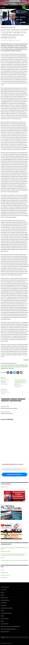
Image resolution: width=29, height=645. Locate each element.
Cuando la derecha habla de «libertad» (9, 407)
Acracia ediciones (5, 587)
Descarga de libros (5, 600)
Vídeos (2, 621)
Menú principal (27, 7)
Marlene (2, 557)
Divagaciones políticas (5, 551)
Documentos (4, 602)
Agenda (2, 592)
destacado (14, 398)
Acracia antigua (4, 623)
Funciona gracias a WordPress (6, 643)
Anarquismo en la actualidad (8, 27)
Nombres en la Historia (6, 613)
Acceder (2, 570)
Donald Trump (21, 398)
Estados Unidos (5, 400)
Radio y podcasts (5, 618)
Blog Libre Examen (5, 631)
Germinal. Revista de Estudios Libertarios (10, 626)
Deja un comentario (15, 40)
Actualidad (3, 589)
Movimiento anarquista (15, 400)
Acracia (3, 7)
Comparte (3, 372)
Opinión (2, 615)
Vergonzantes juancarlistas (6, 412)
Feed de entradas (4, 572)
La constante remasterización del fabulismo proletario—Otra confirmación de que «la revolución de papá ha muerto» (14, 554)
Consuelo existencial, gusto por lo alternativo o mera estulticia (14, 560)
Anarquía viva (4, 389)
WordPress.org (4, 577)
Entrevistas (3, 605)
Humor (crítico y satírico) (7, 608)
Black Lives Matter (6, 398)
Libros (2, 610)
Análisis (2, 595)
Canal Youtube (4, 597)
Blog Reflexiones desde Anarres (8, 629)
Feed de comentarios (5, 575)
